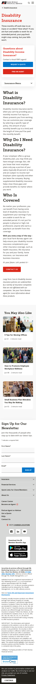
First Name (6, 446)
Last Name (6, 456)
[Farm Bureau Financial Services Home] (12, 2)
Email (4, 466)
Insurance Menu (12, 83)
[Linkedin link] (18, 531)
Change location (22, 525)
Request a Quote (18, 64)
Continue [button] (8, 680)
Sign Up (28, 470)
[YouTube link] (24, 531)
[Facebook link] (11, 531)
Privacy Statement (8, 675)
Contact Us (12, 269)
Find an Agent (18, 72)
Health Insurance (10, 8)
